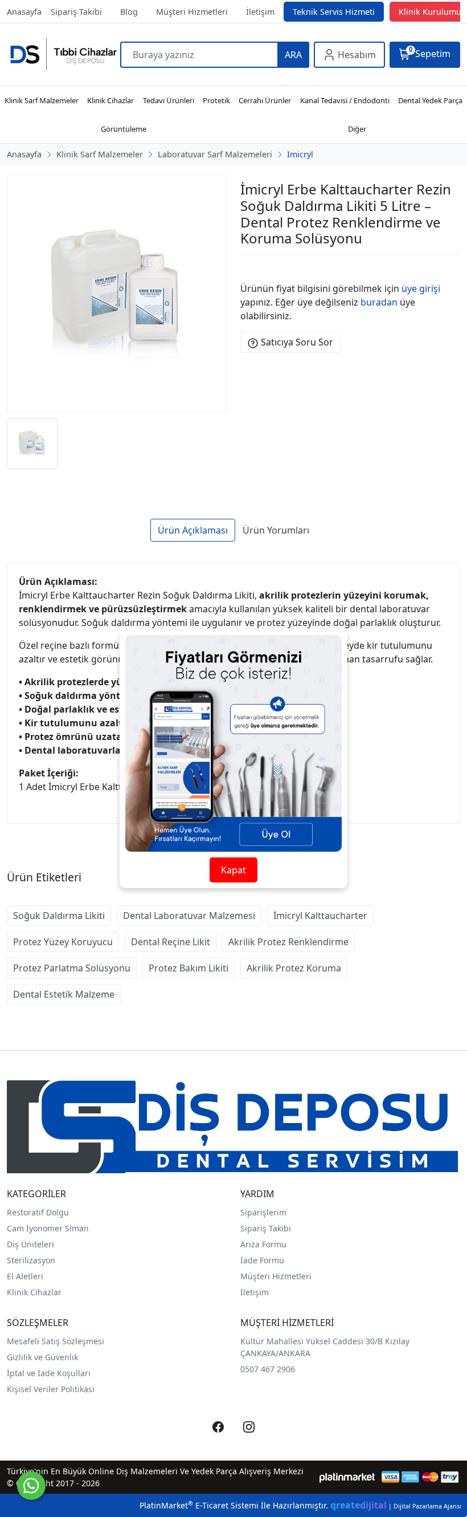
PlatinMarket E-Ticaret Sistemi (199, 1505)
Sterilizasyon (31, 1260)
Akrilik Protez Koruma (294, 968)
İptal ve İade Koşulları (49, 1373)
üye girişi (421, 288)
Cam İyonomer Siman (48, 1228)
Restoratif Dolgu (38, 1212)
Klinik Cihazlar (34, 1292)
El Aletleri (25, 1276)
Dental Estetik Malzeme (63, 994)
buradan (379, 302)
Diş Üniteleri (30, 1244)
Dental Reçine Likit (170, 942)
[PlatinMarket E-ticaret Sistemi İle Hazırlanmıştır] (347, 1477)
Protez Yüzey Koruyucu (63, 942)
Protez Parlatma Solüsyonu (71, 968)
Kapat (233, 870)
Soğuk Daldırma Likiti (59, 915)
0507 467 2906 (267, 1369)
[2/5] (254, 268)
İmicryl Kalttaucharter (320, 915)
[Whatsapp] (31, 1485)
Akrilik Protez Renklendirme (288, 942)
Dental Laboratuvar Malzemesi (189, 915)
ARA (293, 54)
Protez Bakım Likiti (188, 968)
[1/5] (247, 268)
